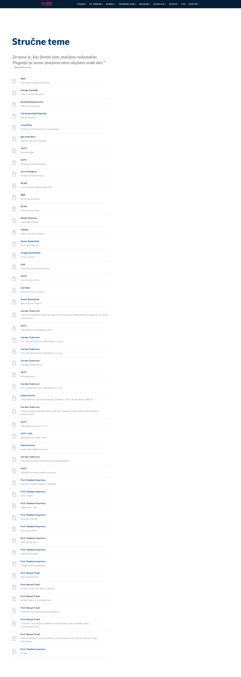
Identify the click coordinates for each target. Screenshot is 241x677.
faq (183, 4)
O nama (81, 4)
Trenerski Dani (126, 4)
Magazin (144, 4)
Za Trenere (95, 4)
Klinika (110, 4)
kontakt (193, 4)
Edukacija (158, 4)
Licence (173, 4)
